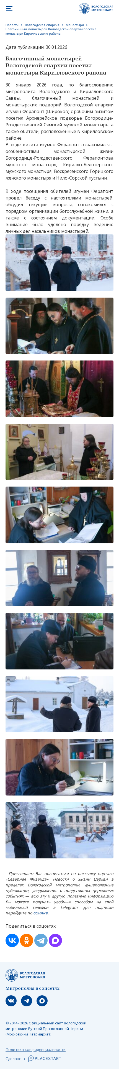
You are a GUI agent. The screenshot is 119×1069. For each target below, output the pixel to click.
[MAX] (55, 940)
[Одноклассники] (26, 940)
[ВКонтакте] (12, 940)
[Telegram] (41, 940)
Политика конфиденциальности (36, 1049)
